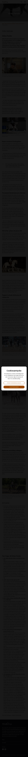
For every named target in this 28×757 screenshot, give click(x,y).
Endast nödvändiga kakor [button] (14, 382)
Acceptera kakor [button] (14, 387)
